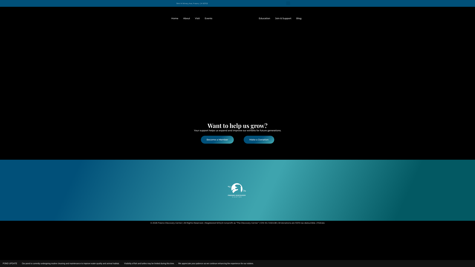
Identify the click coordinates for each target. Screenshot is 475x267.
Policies (321, 223)
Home (174, 18)
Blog (298, 18)
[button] (288, 3)
